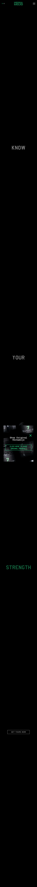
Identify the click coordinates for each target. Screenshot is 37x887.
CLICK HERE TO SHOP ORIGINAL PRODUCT (18, 447)
